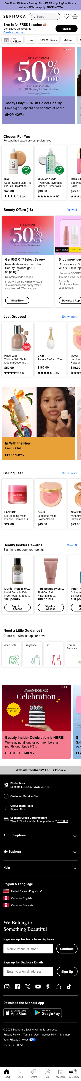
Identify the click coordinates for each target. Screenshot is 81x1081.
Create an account (14, 32)
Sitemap (65, 1034)
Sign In (66, 28)
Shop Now (17, 300)
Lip (47, 645)
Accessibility (49, 1034)
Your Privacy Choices (16, 1039)
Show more (70, 316)
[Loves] (66, 16)
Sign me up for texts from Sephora (28, 939)
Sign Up (67, 971)
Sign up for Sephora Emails (23, 962)
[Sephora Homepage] (14, 16)
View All (72, 545)
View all (72, 209)
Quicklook (11, 161)
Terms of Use (31, 1034)
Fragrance (31, 645)
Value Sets (9, 645)
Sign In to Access (17, 607)
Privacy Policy (11, 1034)
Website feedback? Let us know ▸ (40, 770)
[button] (17, 584)
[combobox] (44, 16)
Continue (67, 948)
